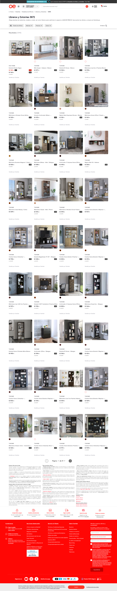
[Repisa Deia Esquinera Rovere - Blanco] (71, 106)
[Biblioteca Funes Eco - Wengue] (96, 295)
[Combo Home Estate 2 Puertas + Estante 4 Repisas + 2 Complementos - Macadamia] (71, 248)
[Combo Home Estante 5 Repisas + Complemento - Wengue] (96, 342)
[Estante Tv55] (46, 295)
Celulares (71, 547)
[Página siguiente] (70, 460)
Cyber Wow (82, 489)
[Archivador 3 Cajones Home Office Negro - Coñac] (71, 153)
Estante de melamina (47, 491)
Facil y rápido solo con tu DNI (15, 529)
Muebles (18, 11)
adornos (50, 502)
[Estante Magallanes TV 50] (46, 248)
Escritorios (78, 496)
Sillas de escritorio (79, 499)
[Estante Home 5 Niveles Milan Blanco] (20, 342)
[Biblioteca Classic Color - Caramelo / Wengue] (20, 437)
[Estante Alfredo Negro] (20, 59)
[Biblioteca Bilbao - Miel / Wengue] (46, 153)
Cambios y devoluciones (32, 529)
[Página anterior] (46, 460)
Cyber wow (72, 545)
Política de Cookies (54, 588)
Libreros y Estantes (40, 11)
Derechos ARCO (51, 539)
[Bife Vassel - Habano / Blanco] (46, 59)
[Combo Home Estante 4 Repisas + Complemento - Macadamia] (96, 201)
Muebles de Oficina (27, 11)
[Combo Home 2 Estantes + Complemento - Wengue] (20, 390)
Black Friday (88, 489)
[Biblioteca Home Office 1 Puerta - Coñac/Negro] (96, 106)
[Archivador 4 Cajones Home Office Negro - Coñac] (71, 295)
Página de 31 (57, 461)
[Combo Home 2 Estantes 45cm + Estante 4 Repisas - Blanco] (46, 437)
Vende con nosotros (73, 536)
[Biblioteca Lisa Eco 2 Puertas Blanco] (96, 59)
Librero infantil (46, 479)
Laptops (71, 549)
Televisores (71, 552)
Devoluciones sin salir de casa (34, 536)
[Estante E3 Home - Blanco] (71, 59)
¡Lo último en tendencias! (75, 540)
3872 (49, 11)
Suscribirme (97, 569)
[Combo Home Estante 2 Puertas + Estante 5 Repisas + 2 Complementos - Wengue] (71, 437)
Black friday (72, 542)
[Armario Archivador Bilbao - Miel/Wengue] (46, 106)
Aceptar (76, 587)
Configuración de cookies (92, 587)
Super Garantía (30, 538)
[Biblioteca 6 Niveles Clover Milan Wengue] (20, 106)
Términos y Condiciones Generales (56, 527)
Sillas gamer (78, 501)
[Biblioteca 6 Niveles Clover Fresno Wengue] (71, 201)
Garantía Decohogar (31, 540)
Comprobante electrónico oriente (56, 544)
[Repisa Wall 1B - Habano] (96, 153)
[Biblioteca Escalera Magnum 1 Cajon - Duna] (20, 153)
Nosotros (71, 527)
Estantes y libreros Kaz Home (81, 504)
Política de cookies (52, 535)
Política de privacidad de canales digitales (58, 537)
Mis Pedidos (29, 534)
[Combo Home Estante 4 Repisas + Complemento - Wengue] (46, 390)
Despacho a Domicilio (32, 531)
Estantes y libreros (79, 497)
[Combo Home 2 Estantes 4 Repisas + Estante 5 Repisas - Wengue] (96, 437)
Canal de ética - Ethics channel (76, 538)
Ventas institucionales (74, 534)
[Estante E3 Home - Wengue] (71, 342)
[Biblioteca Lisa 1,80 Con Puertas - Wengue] (20, 295)
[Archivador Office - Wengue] (46, 342)
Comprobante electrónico (54, 542)
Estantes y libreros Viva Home (81, 505)
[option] (58, 1)
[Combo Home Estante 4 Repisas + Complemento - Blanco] (96, 390)
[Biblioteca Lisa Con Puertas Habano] (71, 390)
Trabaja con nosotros (74, 531)
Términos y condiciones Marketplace (56, 533)
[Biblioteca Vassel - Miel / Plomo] (46, 201)
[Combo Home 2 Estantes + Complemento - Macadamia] (20, 248)
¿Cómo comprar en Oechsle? (33, 527)
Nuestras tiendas (73, 529)
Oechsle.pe (12, 476)
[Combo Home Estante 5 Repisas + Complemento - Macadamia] (96, 248)
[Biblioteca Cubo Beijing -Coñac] (20, 201)
